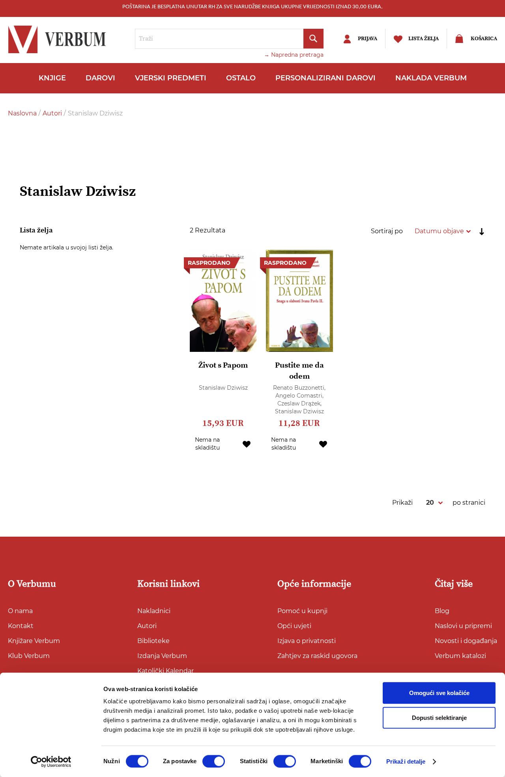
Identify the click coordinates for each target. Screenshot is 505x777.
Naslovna (23, 113)
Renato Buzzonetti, (299, 387)
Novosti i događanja (466, 641)
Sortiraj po (387, 231)
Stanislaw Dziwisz (223, 387)
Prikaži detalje (406, 761)
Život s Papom (223, 365)
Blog (442, 611)
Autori (53, 113)
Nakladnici (153, 611)
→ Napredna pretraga (294, 54)
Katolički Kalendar (165, 671)
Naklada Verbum (431, 78)
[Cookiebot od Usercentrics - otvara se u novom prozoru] (51, 762)
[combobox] (229, 39)
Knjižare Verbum (34, 641)
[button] (246, 444)
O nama (20, 611)
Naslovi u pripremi (463, 626)
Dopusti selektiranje (439, 717)
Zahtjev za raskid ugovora (317, 656)
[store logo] (59, 39)
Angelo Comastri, (299, 395)
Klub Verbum (29, 656)
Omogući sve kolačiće (439, 693)
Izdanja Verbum (162, 656)
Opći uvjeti (294, 626)
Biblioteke (153, 641)
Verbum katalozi (460, 656)
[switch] (213, 761)
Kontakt (21, 626)
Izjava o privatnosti (306, 641)
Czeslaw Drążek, (299, 403)
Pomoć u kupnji (302, 611)
